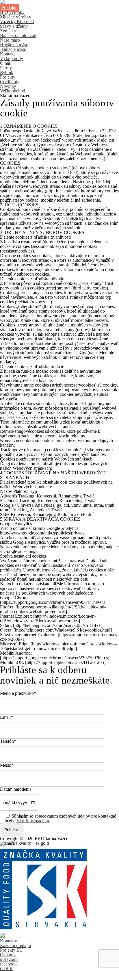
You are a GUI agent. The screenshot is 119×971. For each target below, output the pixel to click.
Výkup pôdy (11, 58)
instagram (9, 959)
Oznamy (8, 954)
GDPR (6, 968)
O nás (5, 63)
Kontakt (7, 53)
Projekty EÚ (11, 950)
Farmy (6, 67)
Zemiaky (8, 30)
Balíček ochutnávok (18, 35)
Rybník (6, 72)
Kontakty (8, 940)
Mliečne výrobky (15, 16)
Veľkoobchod (12, 90)
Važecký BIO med (17, 21)
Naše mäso (10, 40)
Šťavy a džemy (14, 26)
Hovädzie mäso (14, 44)
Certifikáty (9, 81)
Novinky (8, 86)
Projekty (7, 77)
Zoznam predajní (15, 945)
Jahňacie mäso (13, 49)
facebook (8, 963)
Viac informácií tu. (33, 820)
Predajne (9, 7)
